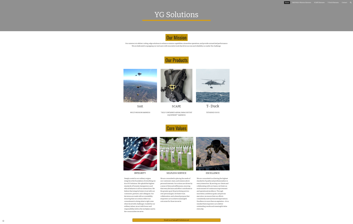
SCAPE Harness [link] (319, 2)
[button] (351, 2)
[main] (176, 16)
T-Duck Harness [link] (333, 2)
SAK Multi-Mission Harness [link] (301, 2)
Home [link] (287, 2)
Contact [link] (344, 2)
